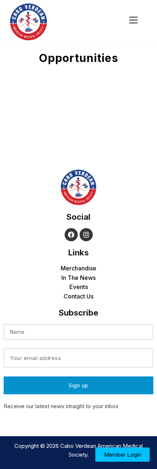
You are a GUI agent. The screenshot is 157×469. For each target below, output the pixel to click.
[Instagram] (86, 234)
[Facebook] (71, 234)
